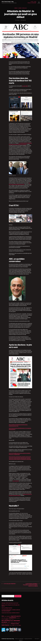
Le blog (35, 1)
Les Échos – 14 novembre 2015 (26, 107)
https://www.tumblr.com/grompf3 (19, 630)
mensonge (12, 622)
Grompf (18, 20)
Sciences (7, 625)
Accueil (32, 1)
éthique (19, 625)
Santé (3, 625)
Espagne (6, 619)
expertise (13, 619)
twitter (13, 625)
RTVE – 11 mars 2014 (26, 120)
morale (14, 622)
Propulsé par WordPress (28, 638)
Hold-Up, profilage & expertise (7, 607)
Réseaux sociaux (15, 623)
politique (16, 622)
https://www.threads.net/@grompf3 (11, 630)
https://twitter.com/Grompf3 (15, 630)
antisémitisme (8, 616)
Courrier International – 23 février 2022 (14, 107)
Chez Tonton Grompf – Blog (9, 638)
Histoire (11, 620)
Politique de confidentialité (32, 2)
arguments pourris (15, 616)
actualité (5, 616)
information (17, 620)
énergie (17, 625)
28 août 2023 (24, 20)
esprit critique (9, 619)
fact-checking (6, 620)
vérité (15, 625)
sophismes (11, 625)
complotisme (12, 617)
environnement (3, 619)
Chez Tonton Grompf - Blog (7, 1)
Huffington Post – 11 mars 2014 (14, 120)
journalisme (4, 622)
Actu (3, 616)
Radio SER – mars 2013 (12, 175)
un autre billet (25, 86)
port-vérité (18, 622)
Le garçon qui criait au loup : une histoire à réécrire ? (11, 612)
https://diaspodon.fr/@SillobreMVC (7, 630)
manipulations (8, 622)
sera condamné (16, 480)
